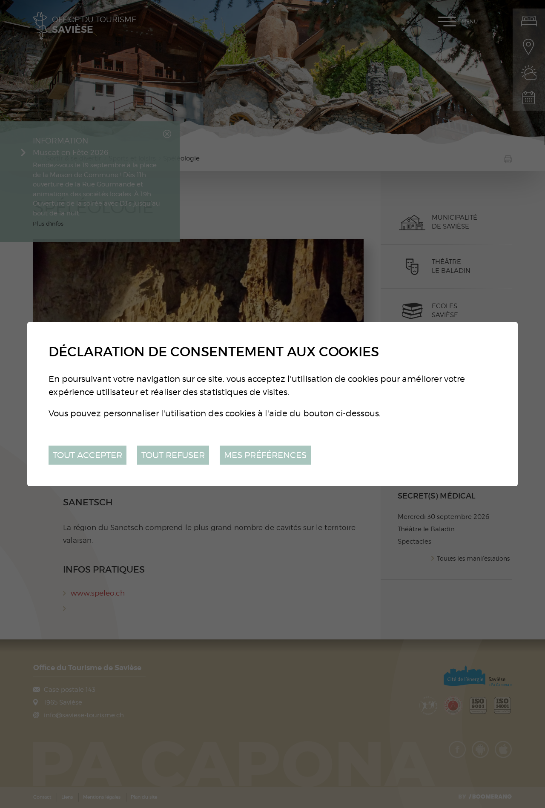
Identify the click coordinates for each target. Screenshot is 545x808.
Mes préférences (265, 455)
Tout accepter (87, 455)
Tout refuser (173, 455)
